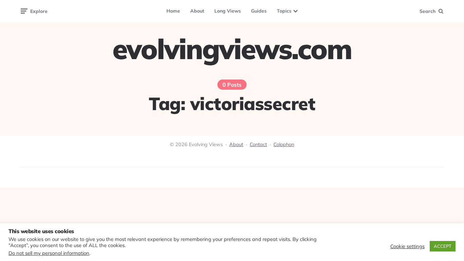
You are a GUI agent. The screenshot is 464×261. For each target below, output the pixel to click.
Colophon (283, 144)
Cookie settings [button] (407, 246)
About (197, 11)
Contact (258, 144)
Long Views (227, 11)
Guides (259, 11)
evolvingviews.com (232, 49)
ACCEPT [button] (442, 246)
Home (173, 11)
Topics (284, 11)
